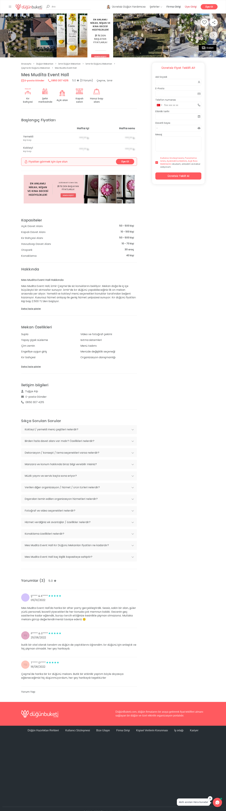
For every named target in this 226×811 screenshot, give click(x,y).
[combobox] (159, 105)
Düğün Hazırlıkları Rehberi (43, 730)
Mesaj (158, 134)
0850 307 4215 (59, 80)
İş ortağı (178, 730)
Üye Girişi (191, 7)
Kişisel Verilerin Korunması (152, 730)
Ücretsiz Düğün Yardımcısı (129, 7)
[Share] (214, 22)
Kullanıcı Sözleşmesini (172, 158)
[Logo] (29, 7)
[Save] (204, 22)
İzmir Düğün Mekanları (69, 63)
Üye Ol (209, 6)
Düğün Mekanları (44, 63)
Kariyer (194, 730)
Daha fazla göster (31, 308)
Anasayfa (26, 63)
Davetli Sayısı (162, 123)
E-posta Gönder (34, 80)
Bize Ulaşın (103, 730)
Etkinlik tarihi (162, 111)
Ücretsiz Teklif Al (178, 176)
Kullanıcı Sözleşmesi (77, 730)
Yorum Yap (28, 692)
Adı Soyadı (161, 77)
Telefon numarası (165, 99)
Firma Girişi (173, 7)
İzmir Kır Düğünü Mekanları (99, 63)
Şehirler (155, 7)
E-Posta (159, 88)
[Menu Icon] (10, 6)
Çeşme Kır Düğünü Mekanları (35, 67)
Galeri (209, 48)
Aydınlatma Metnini (177, 161)
